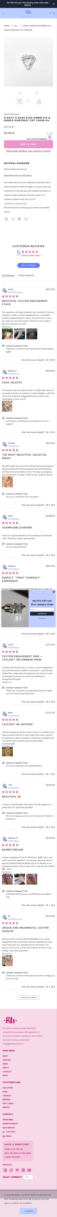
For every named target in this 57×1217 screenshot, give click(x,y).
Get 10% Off (42, 614)
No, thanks (42, 618)
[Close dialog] (54, 591)
